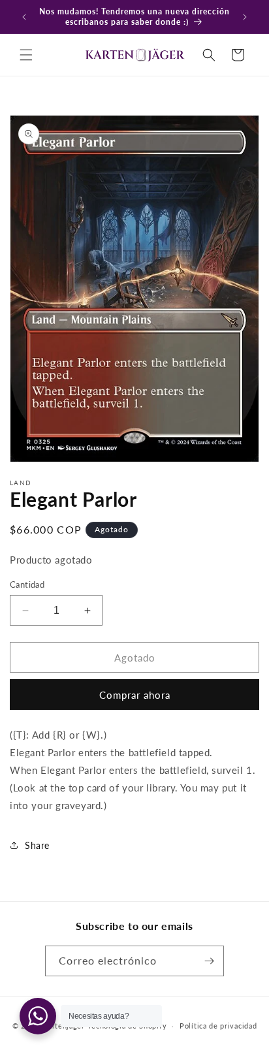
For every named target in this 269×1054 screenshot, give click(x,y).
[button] (26, 54)
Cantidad (27, 584)
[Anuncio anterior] (24, 17)
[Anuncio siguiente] (244, 17)
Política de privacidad (218, 1025)
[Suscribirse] (209, 961)
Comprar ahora (134, 695)
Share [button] (37, 845)
